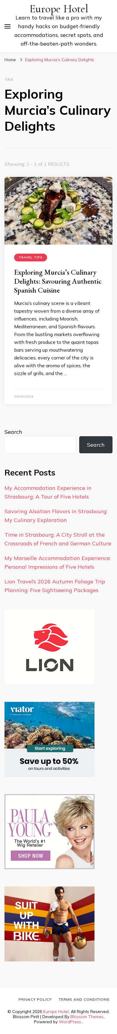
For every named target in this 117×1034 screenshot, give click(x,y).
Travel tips (31, 257)
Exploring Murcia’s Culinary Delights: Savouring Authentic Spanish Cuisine (57, 281)
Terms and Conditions (84, 999)
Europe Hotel (58, 9)
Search (13, 431)
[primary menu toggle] (7, 26)
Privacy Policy (35, 999)
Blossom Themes (87, 1016)
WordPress (70, 1021)
